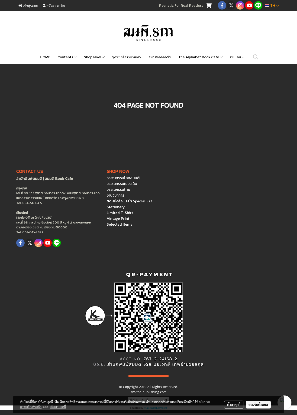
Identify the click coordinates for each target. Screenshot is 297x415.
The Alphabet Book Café (199, 57)
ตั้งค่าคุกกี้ (233, 404)
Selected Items (119, 224)
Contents (66, 57)
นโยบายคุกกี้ (58, 407)
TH (272, 5)
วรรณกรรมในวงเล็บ (122, 183)
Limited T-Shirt (120, 212)
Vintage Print (118, 218)
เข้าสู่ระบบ (30, 5)
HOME (45, 57)
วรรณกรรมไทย (118, 189)
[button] (256, 57)
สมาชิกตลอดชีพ (159, 57)
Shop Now (93, 57)
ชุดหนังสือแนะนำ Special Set (129, 201)
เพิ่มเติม (236, 57)
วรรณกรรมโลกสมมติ (123, 178)
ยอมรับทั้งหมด (258, 404)
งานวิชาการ (115, 195)
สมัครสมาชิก (55, 5)
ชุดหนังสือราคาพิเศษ (126, 57)
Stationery (116, 207)
